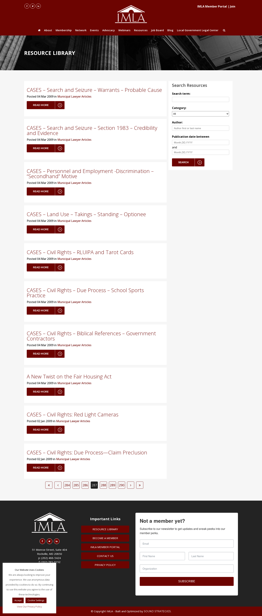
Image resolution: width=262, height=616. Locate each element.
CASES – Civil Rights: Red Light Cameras (72, 414)
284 (67, 485)
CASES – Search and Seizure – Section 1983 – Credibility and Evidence (92, 130)
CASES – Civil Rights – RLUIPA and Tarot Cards (80, 252)
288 (103, 485)
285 (76, 485)
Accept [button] (18, 600)
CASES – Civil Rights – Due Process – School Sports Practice (85, 293)
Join (232, 6)
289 (112, 485)
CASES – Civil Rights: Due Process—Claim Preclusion (87, 452)
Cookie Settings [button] (36, 600)
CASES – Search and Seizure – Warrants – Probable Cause (94, 89)
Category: (179, 108)
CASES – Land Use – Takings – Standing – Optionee (86, 214)
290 (121, 485)
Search (183, 162)
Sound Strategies (157, 611)
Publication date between (190, 137)
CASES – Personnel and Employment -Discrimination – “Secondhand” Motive (90, 173)
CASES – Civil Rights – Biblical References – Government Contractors (91, 336)
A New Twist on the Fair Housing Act (69, 376)
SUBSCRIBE (186, 581)
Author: (177, 122)
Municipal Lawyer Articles (74, 96)
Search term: (181, 94)
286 (85, 485)
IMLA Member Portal (212, 6)
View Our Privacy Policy (29, 606)
